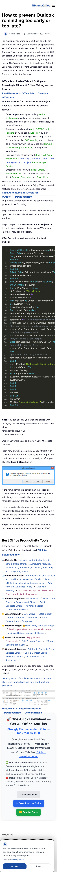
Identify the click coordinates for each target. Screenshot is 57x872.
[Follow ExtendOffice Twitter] (10, 837)
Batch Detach (45, 614)
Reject (39, 866)
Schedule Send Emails (30, 579)
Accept (14, 866)
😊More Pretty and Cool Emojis (38, 625)
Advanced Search (34, 605)
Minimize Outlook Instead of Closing (26, 633)
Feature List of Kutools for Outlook (21, 704)
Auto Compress (24, 621)
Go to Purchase (33, 708)
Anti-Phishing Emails (32, 641)
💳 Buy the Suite (28, 808)
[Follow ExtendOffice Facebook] (4, 837)
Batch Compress (16, 617)
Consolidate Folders (18, 609)
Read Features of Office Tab (18, 93)
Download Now (23, 196)
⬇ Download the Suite (28, 799)
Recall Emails (33, 598)
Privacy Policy (17, 860)
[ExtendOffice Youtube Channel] (16, 837)
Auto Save (33, 617)
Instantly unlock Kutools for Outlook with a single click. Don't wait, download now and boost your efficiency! (26, 682)
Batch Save (29, 614)
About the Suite (28, 790)
